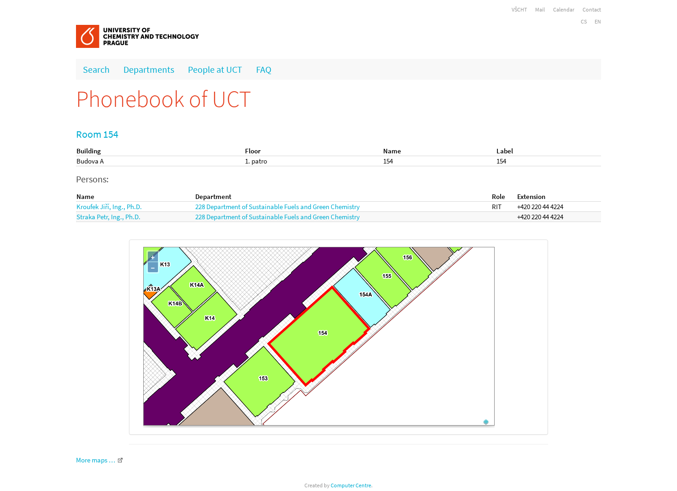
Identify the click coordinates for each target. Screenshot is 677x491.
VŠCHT (519, 9)
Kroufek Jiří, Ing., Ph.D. (109, 206)
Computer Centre (351, 485)
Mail (540, 9)
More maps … (95, 460)
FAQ (263, 69)
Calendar (563, 9)
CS (584, 21)
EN (598, 21)
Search (96, 69)
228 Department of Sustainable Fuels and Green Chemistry (277, 206)
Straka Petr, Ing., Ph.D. (108, 216)
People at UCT (215, 69)
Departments (148, 69)
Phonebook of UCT (163, 98)
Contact (592, 9)
